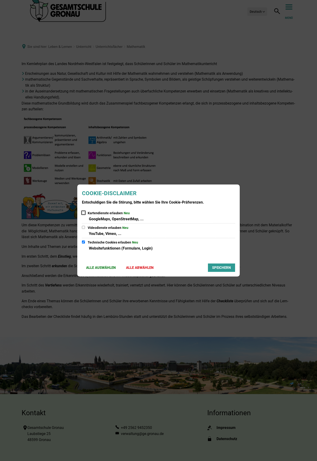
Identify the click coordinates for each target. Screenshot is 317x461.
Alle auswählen (101, 268)
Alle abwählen (140, 268)
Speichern (221, 268)
